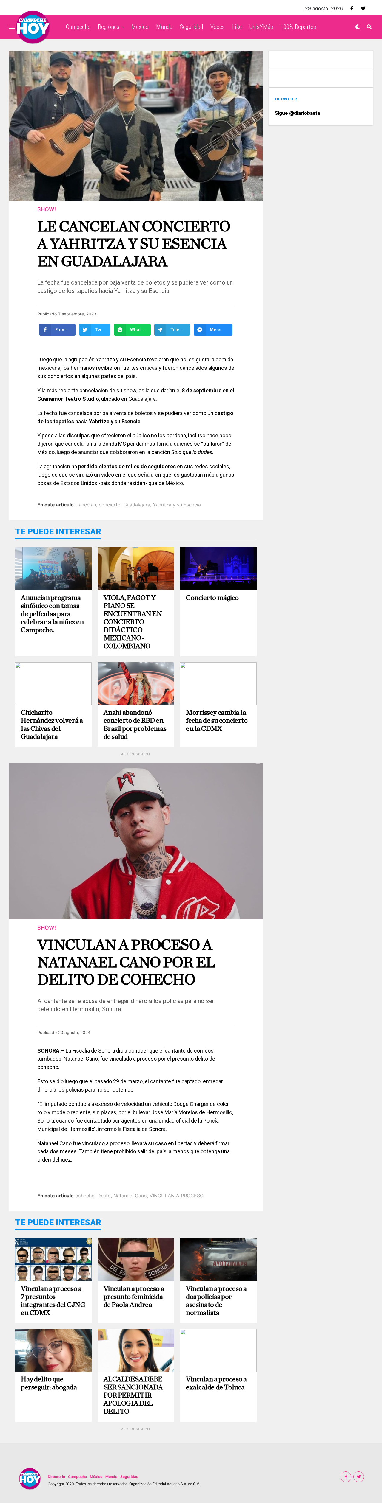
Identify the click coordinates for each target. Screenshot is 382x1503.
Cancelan (85, 504)
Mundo (164, 26)
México (140, 26)
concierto (110, 504)
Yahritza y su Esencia (177, 504)
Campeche (78, 26)
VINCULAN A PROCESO (177, 1195)
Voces (217, 26)
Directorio (56, 1476)
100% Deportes (298, 26)
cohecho (85, 1195)
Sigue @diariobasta (297, 113)
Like (237, 26)
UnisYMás (261, 26)
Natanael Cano (130, 1195)
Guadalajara (136, 504)
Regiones (108, 26)
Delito (104, 1195)
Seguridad (191, 26)
